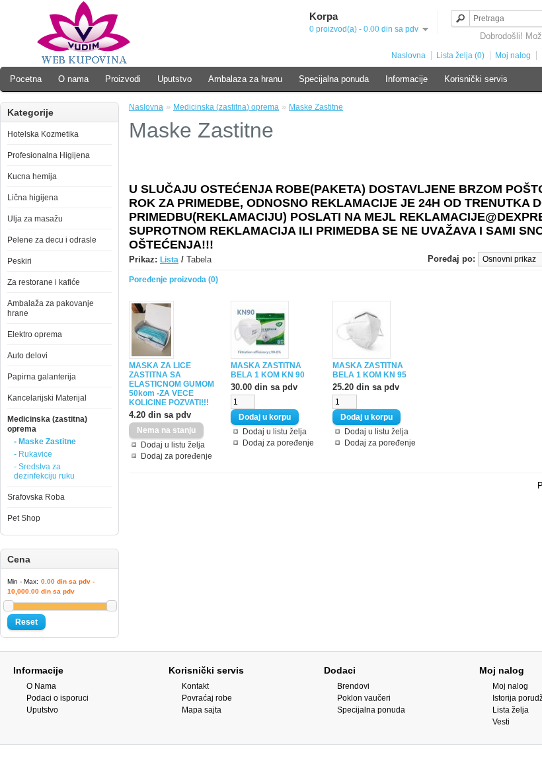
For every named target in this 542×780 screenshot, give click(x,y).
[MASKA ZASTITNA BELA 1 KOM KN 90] (260, 356)
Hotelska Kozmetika (43, 134)
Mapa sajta (201, 710)
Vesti (501, 721)
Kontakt (195, 686)
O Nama (41, 686)
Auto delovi (27, 355)
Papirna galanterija (41, 376)
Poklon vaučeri (364, 698)
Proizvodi (123, 79)
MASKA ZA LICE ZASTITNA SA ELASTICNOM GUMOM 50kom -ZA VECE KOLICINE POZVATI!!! (171, 384)
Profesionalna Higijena (48, 155)
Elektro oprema (34, 334)
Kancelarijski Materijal (47, 398)
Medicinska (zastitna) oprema (226, 107)
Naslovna (408, 55)
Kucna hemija (32, 176)
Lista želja (510, 710)
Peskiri (19, 261)
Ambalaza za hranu (245, 79)
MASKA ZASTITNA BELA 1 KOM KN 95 (369, 370)
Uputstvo (174, 79)
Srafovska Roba (36, 497)
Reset (26, 622)
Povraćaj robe (207, 698)
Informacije (406, 79)
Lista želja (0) (460, 55)
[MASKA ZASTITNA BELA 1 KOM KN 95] (361, 356)
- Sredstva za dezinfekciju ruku (44, 471)
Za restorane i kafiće (43, 282)
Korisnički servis (476, 79)
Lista (169, 259)
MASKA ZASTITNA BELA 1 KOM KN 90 (268, 370)
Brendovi (353, 686)
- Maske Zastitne (45, 441)
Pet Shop (23, 518)
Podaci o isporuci (57, 698)
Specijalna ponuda (334, 79)
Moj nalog (513, 55)
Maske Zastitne (316, 107)
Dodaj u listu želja (173, 444)
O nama (73, 79)
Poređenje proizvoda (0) (173, 279)
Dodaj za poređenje (176, 456)
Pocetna (26, 79)
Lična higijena (32, 197)
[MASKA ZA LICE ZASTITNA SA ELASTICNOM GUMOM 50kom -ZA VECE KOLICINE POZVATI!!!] (151, 356)
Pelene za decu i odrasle (52, 240)
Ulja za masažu (35, 218)
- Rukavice (33, 454)
